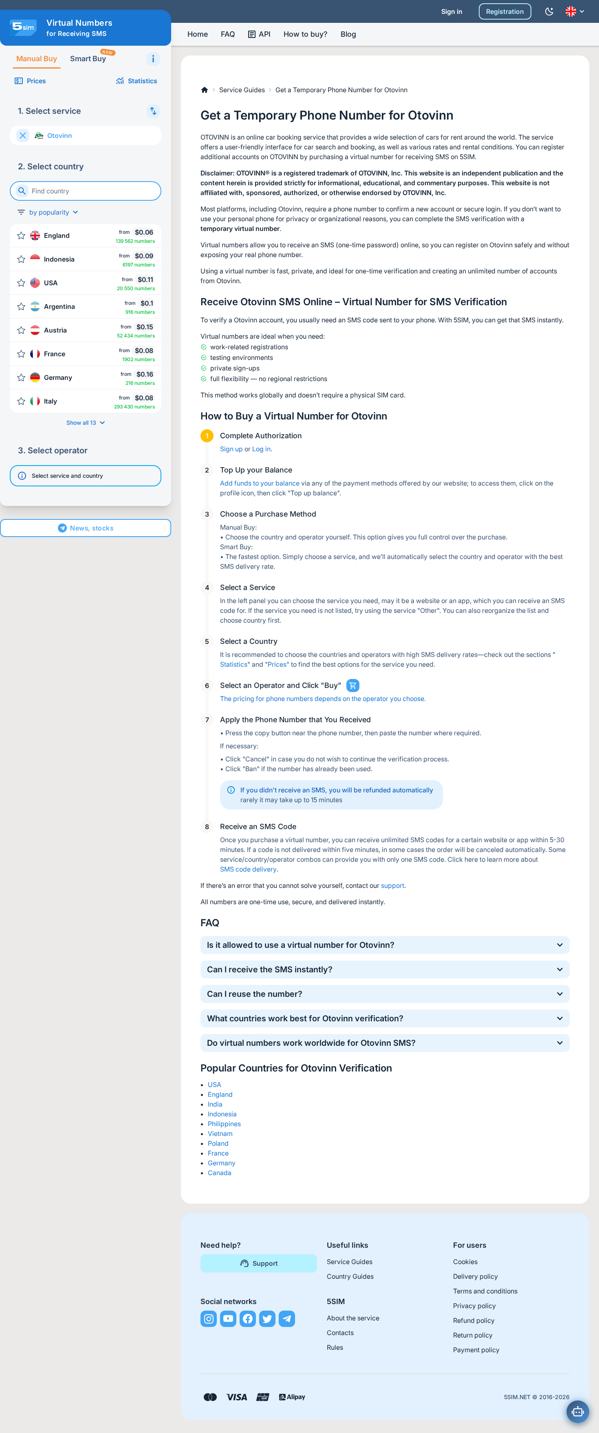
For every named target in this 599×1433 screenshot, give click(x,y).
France (218, 1153)
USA (214, 1084)
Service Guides (242, 90)
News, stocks (91, 528)
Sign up (231, 449)
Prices (36, 81)
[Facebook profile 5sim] (248, 1319)
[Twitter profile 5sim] (267, 1319)
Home (197, 34)
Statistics (142, 81)
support (392, 885)
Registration (505, 11)
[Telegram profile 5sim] (287, 1319)
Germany (222, 1163)
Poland (218, 1143)
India (215, 1104)
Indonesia (222, 1114)
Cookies (465, 1262)
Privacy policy (474, 1306)
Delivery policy (475, 1276)
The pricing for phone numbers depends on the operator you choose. (323, 698)
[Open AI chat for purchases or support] (577, 1411)
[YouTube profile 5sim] (228, 1319)
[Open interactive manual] (153, 59)
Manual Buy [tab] (36, 58)
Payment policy (476, 1350)
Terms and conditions (485, 1291)
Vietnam (220, 1133)
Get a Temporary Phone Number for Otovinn (341, 90)
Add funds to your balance (260, 483)
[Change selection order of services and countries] (153, 111)
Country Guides (350, 1276)
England (220, 1094)
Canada (219, 1173)
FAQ (228, 34)
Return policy (473, 1335)
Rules (335, 1347)
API (265, 34)
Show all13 (81, 422)
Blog (348, 34)
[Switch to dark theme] (549, 11)
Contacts (340, 1333)
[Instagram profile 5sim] (208, 1319)
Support (265, 1263)
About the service (353, 1318)
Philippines (224, 1124)
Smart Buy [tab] (91, 56)
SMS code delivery (248, 869)
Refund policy (474, 1320)
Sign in (451, 11)
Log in (261, 449)
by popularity (49, 212)
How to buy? (306, 34)
